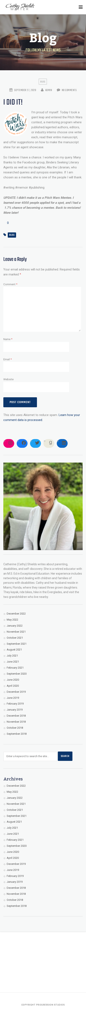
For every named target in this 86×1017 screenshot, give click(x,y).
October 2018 (15, 727)
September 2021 (17, 643)
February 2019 (15, 703)
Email (7, 359)
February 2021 (15, 667)
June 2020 (13, 679)
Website (8, 379)
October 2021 (15, 637)
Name (7, 339)
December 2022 (16, 613)
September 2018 (17, 733)
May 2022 (12, 619)
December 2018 (16, 715)
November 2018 (16, 721)
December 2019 (16, 691)
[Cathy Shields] (20, 7)
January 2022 (15, 625)
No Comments (69, 90)
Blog (42, 82)
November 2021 (16, 631)
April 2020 (13, 685)
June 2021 (13, 661)
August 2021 (14, 649)
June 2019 (13, 697)
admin (48, 90)
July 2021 (12, 655)
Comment (10, 284)
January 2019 (15, 709)
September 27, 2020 (25, 90)
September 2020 (17, 673)
